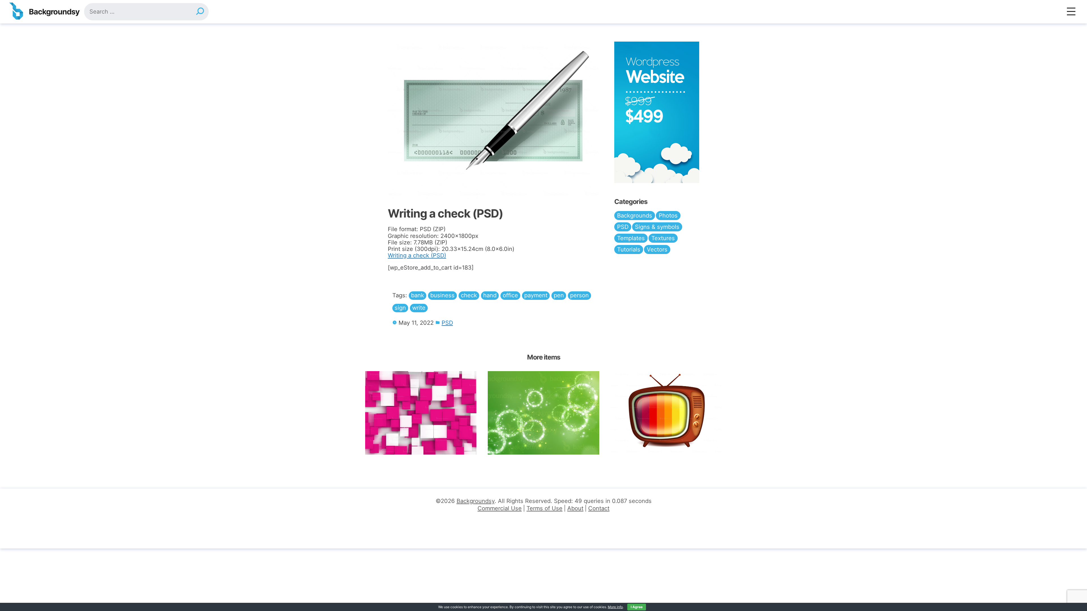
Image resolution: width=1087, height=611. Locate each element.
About (575, 508)
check (469, 295)
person (579, 295)
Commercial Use (500, 508)
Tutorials (628, 249)
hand (490, 295)
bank (417, 295)
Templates (631, 238)
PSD (447, 322)
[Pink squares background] (420, 413)
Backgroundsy (54, 11)
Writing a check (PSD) (417, 255)
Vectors (657, 249)
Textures (663, 238)
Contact (598, 508)
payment (535, 295)
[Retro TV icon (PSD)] (666, 413)
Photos (668, 215)
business (442, 295)
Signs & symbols (657, 226)
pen (559, 295)
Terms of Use (544, 508)
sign (400, 307)
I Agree (637, 607)
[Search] (200, 11)
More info (615, 607)
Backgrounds (634, 215)
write (418, 307)
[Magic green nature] (543, 413)
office (510, 295)
